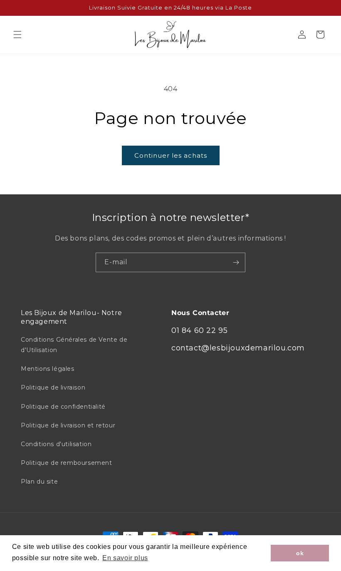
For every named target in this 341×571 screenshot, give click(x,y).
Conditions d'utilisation (56, 444)
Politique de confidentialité (63, 406)
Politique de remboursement (66, 463)
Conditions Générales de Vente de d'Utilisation (74, 345)
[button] (17, 34)
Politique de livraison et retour (68, 425)
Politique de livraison (53, 387)
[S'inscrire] (236, 262)
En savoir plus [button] (125, 557)
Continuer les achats (170, 155)
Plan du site (39, 481)
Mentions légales (47, 368)
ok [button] (300, 553)
